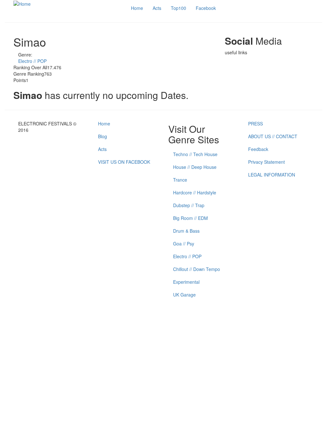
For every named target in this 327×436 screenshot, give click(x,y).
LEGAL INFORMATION (271, 174)
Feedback (258, 149)
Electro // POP (32, 61)
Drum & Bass (186, 231)
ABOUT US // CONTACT (272, 136)
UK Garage (184, 294)
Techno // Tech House (195, 154)
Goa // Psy (183, 243)
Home (137, 8)
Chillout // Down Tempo (196, 269)
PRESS (255, 123)
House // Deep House (195, 167)
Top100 (178, 8)
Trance (180, 180)
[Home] (22, 3)
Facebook (206, 8)
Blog (102, 136)
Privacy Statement (266, 162)
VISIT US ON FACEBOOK (124, 162)
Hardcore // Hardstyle (194, 192)
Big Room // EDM (190, 218)
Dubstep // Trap (188, 205)
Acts (157, 8)
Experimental (186, 282)
